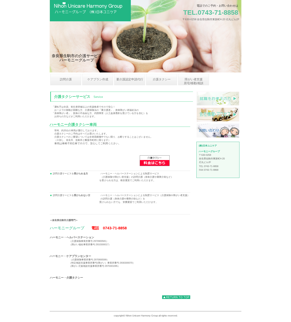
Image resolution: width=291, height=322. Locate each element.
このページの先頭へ (176, 297)
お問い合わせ (218, 130)
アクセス (218, 114)
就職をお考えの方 (218, 98)
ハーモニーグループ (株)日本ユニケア (103, 10)
